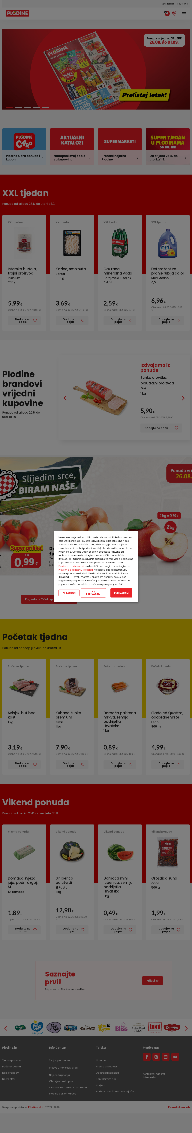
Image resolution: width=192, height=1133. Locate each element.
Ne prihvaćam (93, 593)
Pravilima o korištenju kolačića (75, 569)
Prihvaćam (121, 592)
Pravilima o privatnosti (71, 566)
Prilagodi (69, 592)
